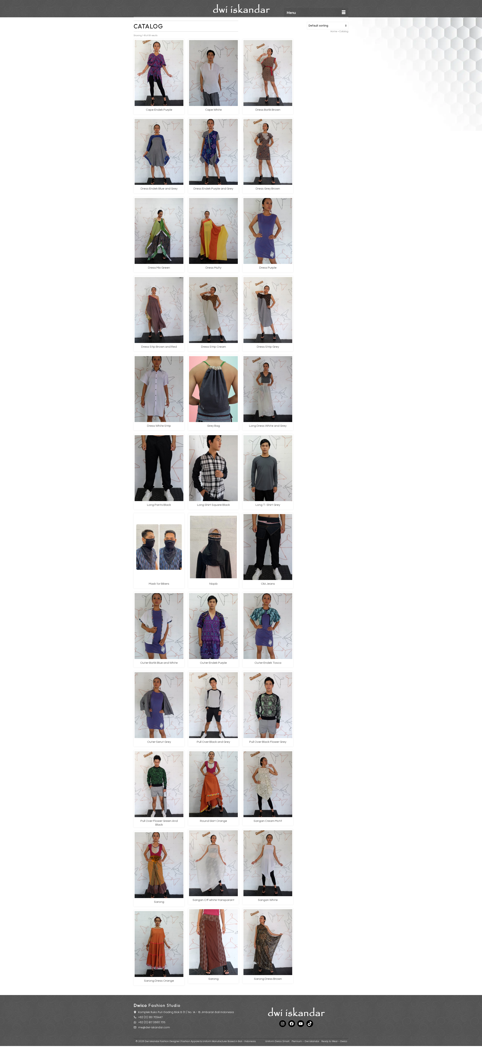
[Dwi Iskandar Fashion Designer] (241, 8)
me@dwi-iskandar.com (154, 1027)
